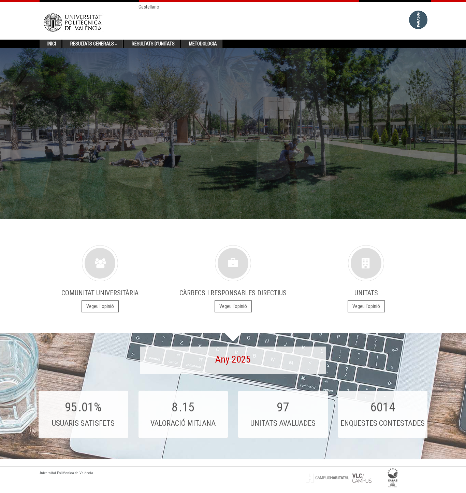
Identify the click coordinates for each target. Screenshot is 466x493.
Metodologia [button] (203, 43)
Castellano (149, 7)
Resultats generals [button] (92, 43)
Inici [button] (51, 43)
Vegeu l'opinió (100, 306)
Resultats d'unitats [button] (153, 43)
